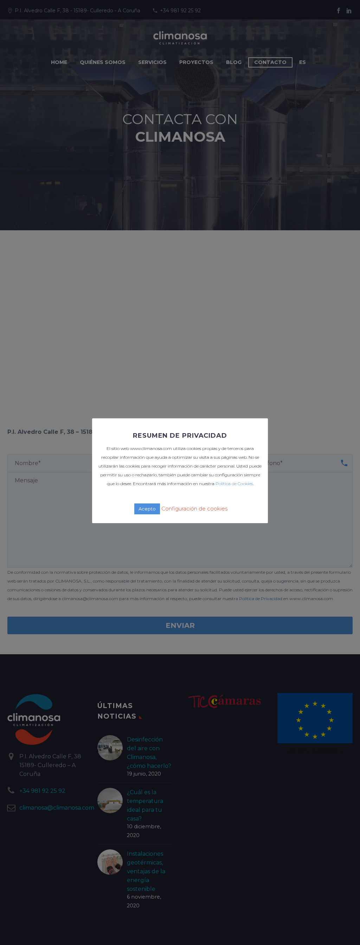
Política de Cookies (234, 483)
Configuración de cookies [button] (194, 508)
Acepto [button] (147, 509)
